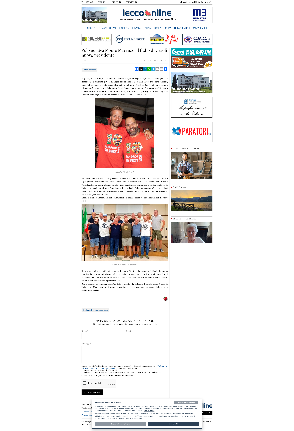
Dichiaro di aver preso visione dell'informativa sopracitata (109, 375)
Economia (124, 28)
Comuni (102, 2)
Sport (168, 28)
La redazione (87, 412)
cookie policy (149, 410)
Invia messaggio (92, 392)
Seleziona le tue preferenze (121, 424)
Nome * (85, 331)
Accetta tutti (173, 424)
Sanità (147, 28)
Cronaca (91, 28)
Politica (136, 28)
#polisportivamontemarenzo (95, 310)
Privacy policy (88, 415)
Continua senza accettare (186, 402)
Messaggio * (87, 343)
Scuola (157, 28)
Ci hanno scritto (107, 28)
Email (128, 331)
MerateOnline (182, 28)
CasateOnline (200, 28)
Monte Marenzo (89, 70)
